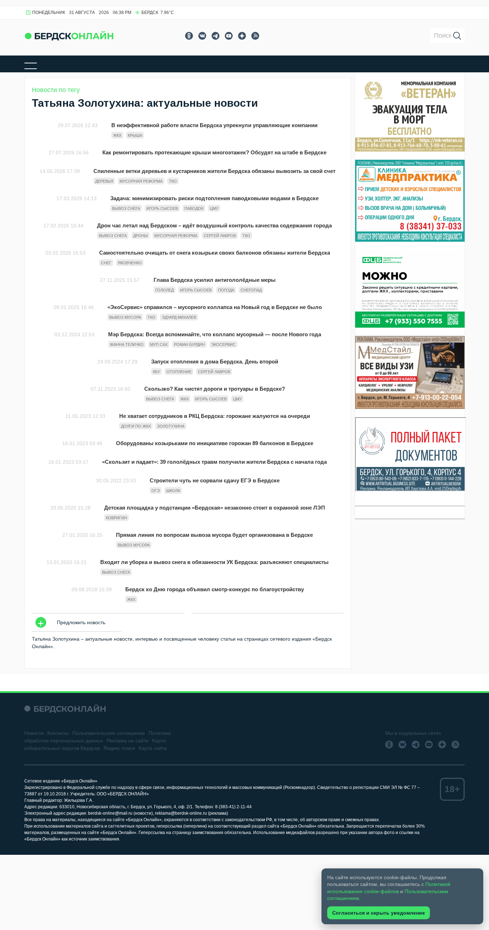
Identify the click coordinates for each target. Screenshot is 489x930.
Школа (173, 490)
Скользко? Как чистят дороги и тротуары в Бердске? (214, 389)
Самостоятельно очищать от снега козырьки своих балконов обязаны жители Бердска (214, 253)
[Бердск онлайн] (69, 35)
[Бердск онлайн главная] (65, 708)
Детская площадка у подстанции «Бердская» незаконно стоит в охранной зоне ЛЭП (214, 508)
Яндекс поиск (119, 748)
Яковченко (130, 263)
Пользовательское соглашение (108, 733)
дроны (140, 235)
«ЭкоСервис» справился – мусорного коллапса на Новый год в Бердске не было (214, 307)
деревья (104, 181)
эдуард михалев (179, 317)
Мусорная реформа (141, 181)
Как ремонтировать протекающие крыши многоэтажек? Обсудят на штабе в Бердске (214, 152)
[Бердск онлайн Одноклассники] (189, 36)
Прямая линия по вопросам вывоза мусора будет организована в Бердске (214, 535)
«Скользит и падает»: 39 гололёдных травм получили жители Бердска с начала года (214, 462)
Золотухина (170, 426)
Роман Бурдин (189, 344)
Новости (34, 733)
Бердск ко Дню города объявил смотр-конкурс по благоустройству (214, 589)
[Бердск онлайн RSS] (255, 36)
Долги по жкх (136, 426)
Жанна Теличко (127, 344)
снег (106, 263)
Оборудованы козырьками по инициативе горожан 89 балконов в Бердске (214, 443)
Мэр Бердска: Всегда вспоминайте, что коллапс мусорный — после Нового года (214, 334)
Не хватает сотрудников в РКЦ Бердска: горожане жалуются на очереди (214, 416)
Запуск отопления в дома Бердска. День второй (214, 361)
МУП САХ (159, 344)
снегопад (251, 290)
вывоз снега (126, 208)
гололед (164, 290)
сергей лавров (220, 235)
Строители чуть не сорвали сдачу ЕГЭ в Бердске (215, 480)
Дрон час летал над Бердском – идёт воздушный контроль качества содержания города (214, 225)
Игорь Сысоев (162, 208)
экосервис (223, 344)
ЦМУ (214, 208)
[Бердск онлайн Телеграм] (215, 36)
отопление (179, 372)
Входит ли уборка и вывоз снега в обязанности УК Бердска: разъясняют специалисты (214, 562)
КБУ (156, 372)
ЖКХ (117, 135)
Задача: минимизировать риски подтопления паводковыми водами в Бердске (214, 198)
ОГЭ (155, 490)
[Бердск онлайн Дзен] (242, 36)
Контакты (58, 733)
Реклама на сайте (128, 740)
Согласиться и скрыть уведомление (378, 913)
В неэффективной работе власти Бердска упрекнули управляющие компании (214, 125)
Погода (226, 290)
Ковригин (116, 518)
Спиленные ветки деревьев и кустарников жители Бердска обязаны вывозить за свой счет (214, 171)
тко (173, 181)
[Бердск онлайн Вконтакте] (202, 36)
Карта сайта (153, 748)
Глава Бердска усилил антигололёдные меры (215, 280)
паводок (193, 208)
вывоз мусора (125, 317)
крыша (135, 135)
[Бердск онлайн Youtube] (229, 36)
